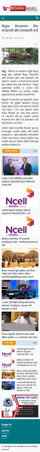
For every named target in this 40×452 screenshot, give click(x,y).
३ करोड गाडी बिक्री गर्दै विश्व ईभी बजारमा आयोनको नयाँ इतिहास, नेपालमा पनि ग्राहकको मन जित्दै (18, 306)
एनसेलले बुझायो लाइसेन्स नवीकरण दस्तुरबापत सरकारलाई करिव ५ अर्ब (16, 212)
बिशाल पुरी (9, 38)
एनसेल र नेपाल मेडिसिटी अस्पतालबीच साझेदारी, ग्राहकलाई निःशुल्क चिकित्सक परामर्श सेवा (18, 182)
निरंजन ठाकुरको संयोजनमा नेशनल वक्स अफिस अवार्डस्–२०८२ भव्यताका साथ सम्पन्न (19, 336)
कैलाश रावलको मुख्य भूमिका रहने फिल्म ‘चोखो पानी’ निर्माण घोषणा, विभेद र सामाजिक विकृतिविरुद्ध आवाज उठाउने (18, 274)
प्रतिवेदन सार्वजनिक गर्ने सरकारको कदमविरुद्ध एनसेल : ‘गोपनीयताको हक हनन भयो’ (20, 242)
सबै (34, 151)
